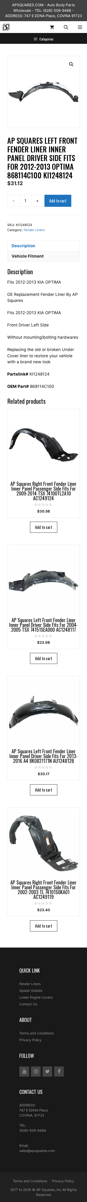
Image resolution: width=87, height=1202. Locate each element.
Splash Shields (30, 990)
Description (23, 245)
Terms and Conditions (36, 1033)
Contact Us (28, 1004)
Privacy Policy (30, 1040)
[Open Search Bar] (66, 27)
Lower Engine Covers (36, 997)
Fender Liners (34, 230)
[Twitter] (47, 1071)
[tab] (43, 245)
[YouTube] (24, 1071)
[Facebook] (59, 1071)
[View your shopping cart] (52, 27)
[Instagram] (36, 1071)
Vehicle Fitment (28, 256)
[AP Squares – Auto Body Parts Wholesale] (6, 27)
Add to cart (57, 201)
